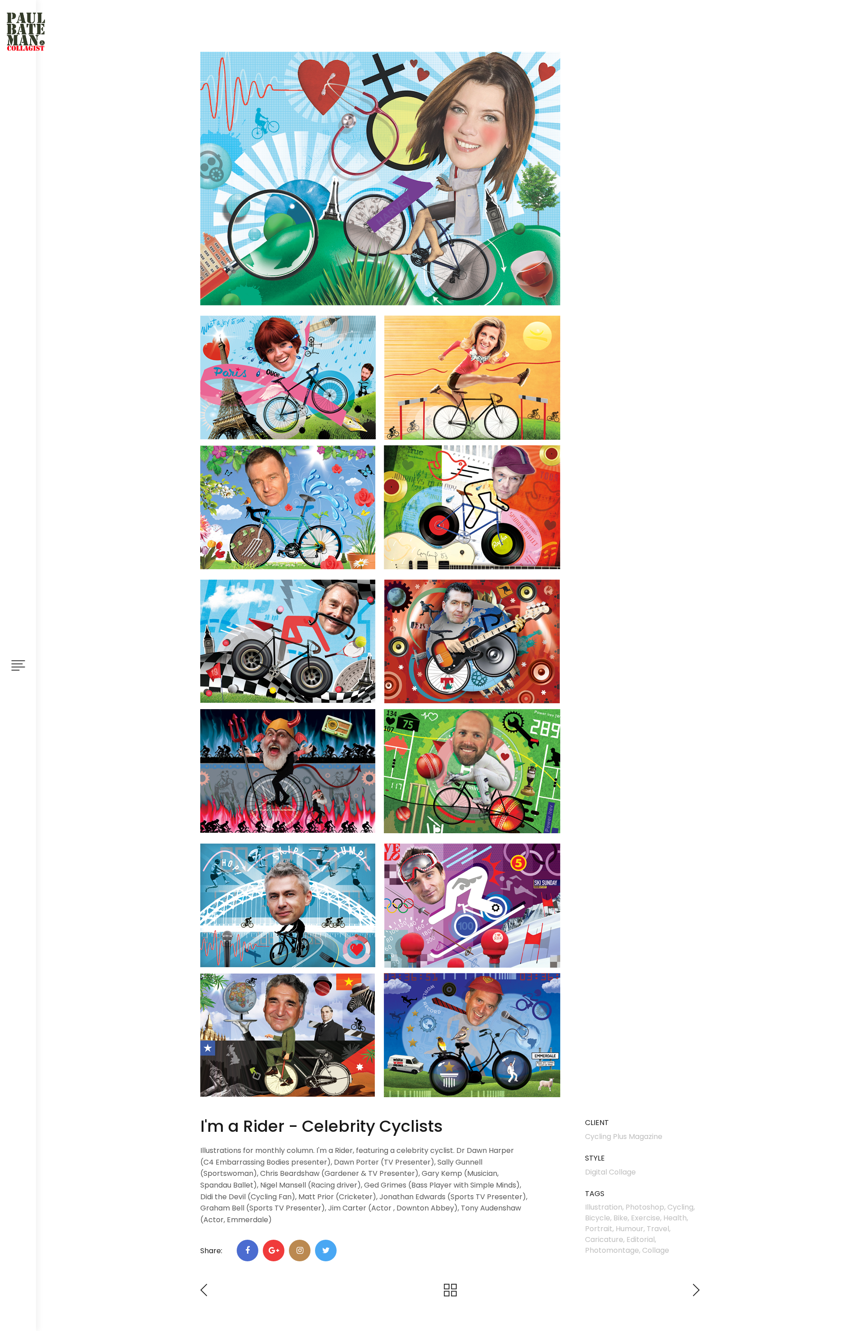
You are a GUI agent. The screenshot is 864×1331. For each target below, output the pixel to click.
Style (595, 1158)
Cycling (680, 1207)
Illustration (603, 1207)
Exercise (645, 1218)
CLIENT (597, 1123)
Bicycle (597, 1218)
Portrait (598, 1229)
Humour (630, 1229)
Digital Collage (610, 1172)
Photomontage (612, 1250)
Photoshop (645, 1207)
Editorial (640, 1239)
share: (211, 1251)
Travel (658, 1229)
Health (675, 1218)
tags (594, 1194)
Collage (655, 1250)
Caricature (604, 1239)
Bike (620, 1218)
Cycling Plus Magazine (623, 1136)
